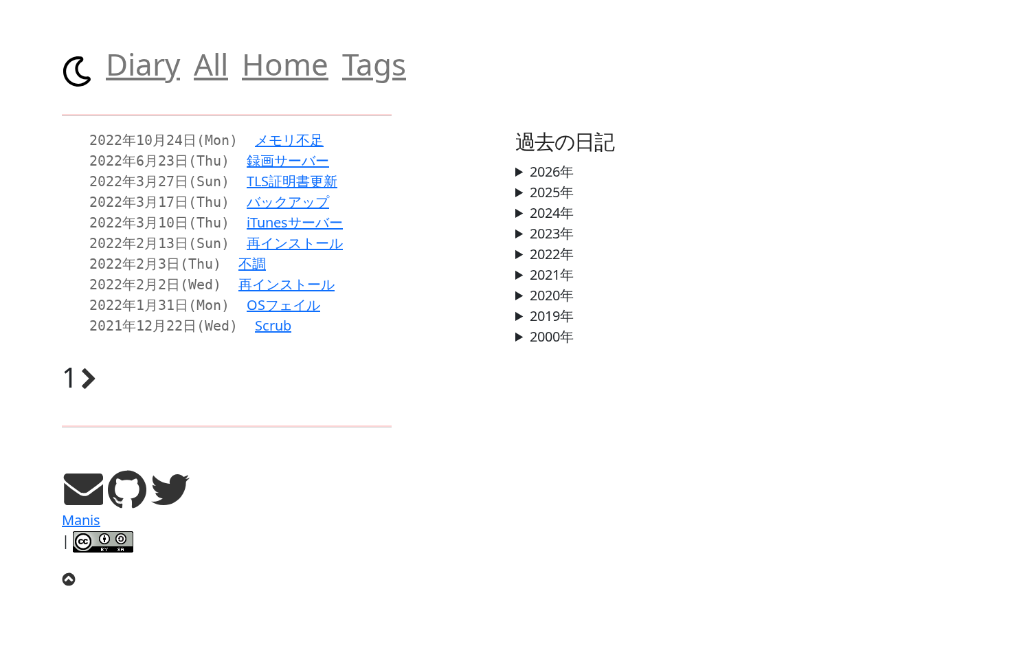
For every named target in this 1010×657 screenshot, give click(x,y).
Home (285, 64)
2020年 (552, 295)
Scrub (273, 325)
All (211, 64)
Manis (81, 520)
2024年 (552, 212)
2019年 (552, 316)
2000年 (552, 336)
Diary (143, 64)
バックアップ (288, 201)
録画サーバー (288, 160)
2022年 (552, 254)
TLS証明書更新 (292, 181)
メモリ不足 (289, 140)
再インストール (295, 243)
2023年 (552, 233)
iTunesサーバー (295, 222)
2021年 (552, 274)
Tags (374, 64)
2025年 (552, 192)
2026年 (552, 171)
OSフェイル (283, 305)
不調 (252, 263)
